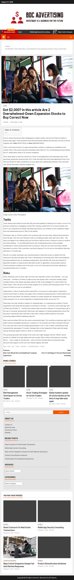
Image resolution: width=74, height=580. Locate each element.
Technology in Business (9, 560)
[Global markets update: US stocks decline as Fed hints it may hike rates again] (60, 376)
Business (5, 524)
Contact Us (8, 425)
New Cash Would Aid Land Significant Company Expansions (20, 352)
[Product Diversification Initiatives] (54, 547)
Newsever (43, 578)
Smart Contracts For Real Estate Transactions (20, 444)
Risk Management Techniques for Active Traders (12, 395)
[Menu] (8, 37)
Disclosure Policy (11, 430)
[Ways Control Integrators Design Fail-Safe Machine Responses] (19, 547)
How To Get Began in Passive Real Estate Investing (56, 352)
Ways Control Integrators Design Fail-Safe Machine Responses (26, 452)
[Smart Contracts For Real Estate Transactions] (19, 511)
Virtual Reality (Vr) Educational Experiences (19, 459)
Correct (17, 346)
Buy (13, 346)
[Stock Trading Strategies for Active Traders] (37, 376)
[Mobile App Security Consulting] (54, 511)
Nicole (7, 122)
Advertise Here (10, 427)
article (9, 346)
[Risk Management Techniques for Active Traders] (14, 376)
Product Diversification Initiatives (16, 455)
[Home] (4, 37)
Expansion (24, 346)
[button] (8, 37)
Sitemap (7, 433)
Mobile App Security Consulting (33, 32)
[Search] (71, 37)
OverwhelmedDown (33, 346)
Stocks (5, 105)
